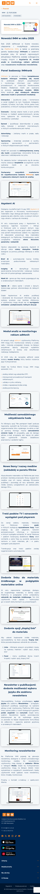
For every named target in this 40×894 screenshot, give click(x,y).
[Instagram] (12, 836)
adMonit (18, 340)
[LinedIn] (9, 836)
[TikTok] (16, 836)
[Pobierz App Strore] (8, 842)
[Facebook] (2, 836)
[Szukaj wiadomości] (30, 3)
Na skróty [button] (5, 873)
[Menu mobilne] (37, 3)
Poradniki (17, 15)
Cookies (32, 886)
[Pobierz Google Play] (8, 848)
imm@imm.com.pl (8, 828)
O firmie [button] (4, 878)
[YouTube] (19, 836)
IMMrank (4, 76)
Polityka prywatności (21, 886)
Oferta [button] (4, 861)
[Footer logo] (8, 815)
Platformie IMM (11, 49)
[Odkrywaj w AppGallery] (8, 854)
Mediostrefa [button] (6, 867)
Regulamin (9, 886)
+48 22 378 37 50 (8, 830)
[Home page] (8, 3)
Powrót (6, 9)
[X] (6, 836)
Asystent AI (34, 209)
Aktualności (6, 15)
